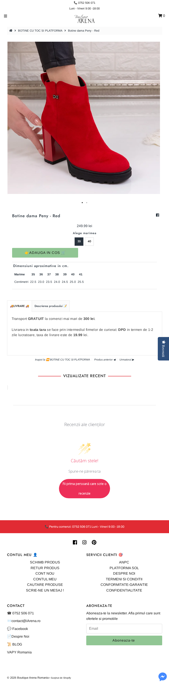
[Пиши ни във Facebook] (162, 679)
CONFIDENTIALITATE (124, 590)
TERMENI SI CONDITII (124, 579)
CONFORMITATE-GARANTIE (124, 584)
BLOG (17, 644)
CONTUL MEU (45, 579)
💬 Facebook (17, 629)
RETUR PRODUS (45, 568)
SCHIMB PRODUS (45, 562)
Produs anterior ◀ (104, 359)
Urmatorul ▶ (126, 359)
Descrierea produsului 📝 (51, 306)
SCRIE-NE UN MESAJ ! (45, 590)
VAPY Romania (19, 652)
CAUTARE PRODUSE (45, 584)
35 (79, 241)
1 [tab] (82, 203)
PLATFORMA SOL (124, 568)
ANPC (124, 562)
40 (89, 241)
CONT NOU (44, 573)
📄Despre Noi (18, 636)
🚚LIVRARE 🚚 (19, 306)
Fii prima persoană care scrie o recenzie (85, 488)
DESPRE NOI (124, 573)
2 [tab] (86, 203)
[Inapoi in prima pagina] (11, 30)
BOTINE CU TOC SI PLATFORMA (40, 30)
